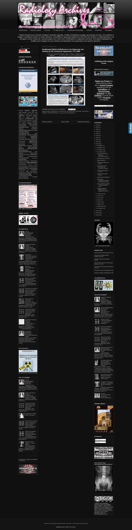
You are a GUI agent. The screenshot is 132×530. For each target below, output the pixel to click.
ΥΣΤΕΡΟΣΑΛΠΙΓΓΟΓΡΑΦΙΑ (25, 175)
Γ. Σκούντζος (49, 54)
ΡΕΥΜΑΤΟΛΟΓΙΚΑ (23, 166)
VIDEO (20, 120)
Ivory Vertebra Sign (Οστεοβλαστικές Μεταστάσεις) (103, 463)
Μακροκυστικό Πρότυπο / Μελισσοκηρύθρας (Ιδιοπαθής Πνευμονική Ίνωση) (107, 349)
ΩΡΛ (28, 178)
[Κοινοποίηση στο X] (72, 109)
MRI (65, 112)
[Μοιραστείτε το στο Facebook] (73, 109)
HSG (31, 114)
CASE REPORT (23, 112)
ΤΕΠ (27, 171)
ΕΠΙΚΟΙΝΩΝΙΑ (108, 30)
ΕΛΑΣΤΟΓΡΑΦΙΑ (22, 136)
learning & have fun (27, 121)
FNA (25, 114)
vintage (29, 123)
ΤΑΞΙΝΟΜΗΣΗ (21, 171)
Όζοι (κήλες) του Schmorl (31, 288)
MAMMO (35, 115)
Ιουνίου (99, 197)
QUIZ (24, 117)
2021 (97, 131)
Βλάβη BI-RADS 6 (101, 160)
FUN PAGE (89, 30)
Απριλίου (99, 202)
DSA (36, 112)
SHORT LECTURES (31, 117)
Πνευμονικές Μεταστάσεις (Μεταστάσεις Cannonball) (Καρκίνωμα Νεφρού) (31, 334)
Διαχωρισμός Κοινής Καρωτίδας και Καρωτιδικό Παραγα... (103, 167)
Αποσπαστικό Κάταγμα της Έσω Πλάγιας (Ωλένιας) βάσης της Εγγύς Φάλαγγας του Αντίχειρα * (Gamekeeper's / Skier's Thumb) (103, 363)
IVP (36, 114)
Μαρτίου (99, 204)
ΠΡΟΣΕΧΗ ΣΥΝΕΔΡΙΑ (35, 30)
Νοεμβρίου (100, 147)
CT (58, 112)
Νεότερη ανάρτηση (47, 121)
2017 (97, 139)
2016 (97, 141)
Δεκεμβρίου (100, 145)
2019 (97, 135)
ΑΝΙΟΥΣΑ (21, 128)
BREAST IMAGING (31, 110)
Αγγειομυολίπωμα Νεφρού (103, 177)
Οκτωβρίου (100, 149)
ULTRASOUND (70, 112)
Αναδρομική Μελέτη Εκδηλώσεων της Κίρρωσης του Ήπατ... (103, 190)
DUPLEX (21, 114)
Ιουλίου (99, 195)
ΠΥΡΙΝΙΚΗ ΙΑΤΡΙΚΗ (32, 164)
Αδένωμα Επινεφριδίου (30, 278)
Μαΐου (99, 199)
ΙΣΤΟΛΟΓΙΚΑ (22, 142)
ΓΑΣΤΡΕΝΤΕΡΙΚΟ (62, 111)
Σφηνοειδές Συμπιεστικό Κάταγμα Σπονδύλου (106, 375)
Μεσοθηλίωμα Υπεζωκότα (103, 158)
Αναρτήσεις (99, 439)
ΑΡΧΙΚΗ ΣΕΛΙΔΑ (23, 30)
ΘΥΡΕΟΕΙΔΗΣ (22, 141)
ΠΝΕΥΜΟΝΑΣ (31, 163)
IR (34, 114)
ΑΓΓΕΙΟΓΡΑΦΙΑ (22, 124)
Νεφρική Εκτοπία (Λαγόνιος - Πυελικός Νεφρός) (30, 443)
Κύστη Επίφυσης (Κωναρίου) (29, 299)
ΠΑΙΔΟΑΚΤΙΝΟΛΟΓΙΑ (24, 161)
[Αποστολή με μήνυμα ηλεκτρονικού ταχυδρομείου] (69, 109)
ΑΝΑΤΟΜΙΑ (34, 127)
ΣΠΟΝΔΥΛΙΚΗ (22, 169)
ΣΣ (28, 169)
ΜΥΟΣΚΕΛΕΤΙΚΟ (32, 148)
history (20, 121)
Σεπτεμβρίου (100, 151)
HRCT (27, 114)
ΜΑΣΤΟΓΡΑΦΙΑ (32, 147)
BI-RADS (21, 110)
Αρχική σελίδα (65, 121)
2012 (97, 215)
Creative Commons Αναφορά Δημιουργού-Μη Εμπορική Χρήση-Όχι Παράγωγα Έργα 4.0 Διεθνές (103, 510)
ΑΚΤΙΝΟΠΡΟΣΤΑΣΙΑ (33, 125)
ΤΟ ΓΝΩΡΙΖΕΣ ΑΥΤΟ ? (58, 30)
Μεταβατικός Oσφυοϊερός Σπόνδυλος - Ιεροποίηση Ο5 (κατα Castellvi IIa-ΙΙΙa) (31, 256)
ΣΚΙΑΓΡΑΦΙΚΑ (33, 168)
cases (23, 120)
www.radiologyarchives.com (106, 506)
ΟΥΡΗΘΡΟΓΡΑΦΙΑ (32, 156)
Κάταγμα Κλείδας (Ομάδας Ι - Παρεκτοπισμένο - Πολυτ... (103, 185)
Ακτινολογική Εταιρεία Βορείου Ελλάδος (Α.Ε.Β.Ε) (101, 256)
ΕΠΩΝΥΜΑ (34, 137)
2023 (97, 127)
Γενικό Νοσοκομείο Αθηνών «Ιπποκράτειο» (66, 55)
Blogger (74, 527)
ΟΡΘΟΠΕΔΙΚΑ (33, 154)
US (74, 112)
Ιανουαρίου (100, 208)
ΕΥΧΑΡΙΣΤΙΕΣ (98, 30)
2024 (97, 125)
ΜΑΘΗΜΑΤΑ (29, 145)
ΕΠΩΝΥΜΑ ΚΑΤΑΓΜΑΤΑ (25, 139)
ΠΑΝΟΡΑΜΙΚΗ (34, 161)
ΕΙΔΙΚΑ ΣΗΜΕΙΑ (32, 135)
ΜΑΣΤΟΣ (21, 148)
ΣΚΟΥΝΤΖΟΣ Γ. (85, 111)
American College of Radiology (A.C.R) (103, 272)
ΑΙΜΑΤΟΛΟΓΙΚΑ (22, 125)
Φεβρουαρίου (100, 206)
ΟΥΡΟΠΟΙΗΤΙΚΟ (23, 158)
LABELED (21, 115)
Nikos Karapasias (100, 508)
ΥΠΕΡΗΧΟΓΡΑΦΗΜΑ (52, 112)
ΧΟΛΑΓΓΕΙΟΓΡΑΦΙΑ (23, 177)
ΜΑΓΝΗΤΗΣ (78, 111)
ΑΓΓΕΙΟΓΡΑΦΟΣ (33, 124)
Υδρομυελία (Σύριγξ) (30, 309)
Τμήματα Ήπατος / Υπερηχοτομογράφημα (106, 320)
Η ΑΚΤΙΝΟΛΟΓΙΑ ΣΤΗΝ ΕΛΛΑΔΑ (75, 30)
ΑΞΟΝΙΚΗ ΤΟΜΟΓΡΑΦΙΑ (51, 111)
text (36, 121)
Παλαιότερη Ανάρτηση (84, 121)
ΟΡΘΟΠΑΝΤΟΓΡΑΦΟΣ (24, 154)
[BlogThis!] (70, 109)
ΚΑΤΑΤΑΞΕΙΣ (22, 144)
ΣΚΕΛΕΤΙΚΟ (23, 168)
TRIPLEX (21, 118)
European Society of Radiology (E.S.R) (103, 270)
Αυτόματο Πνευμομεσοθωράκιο (106, 394)
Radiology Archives (54, 109)
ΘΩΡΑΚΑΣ (33, 141)
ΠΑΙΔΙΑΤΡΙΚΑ (23, 159)
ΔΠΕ (36, 133)
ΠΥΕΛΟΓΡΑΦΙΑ (22, 164)
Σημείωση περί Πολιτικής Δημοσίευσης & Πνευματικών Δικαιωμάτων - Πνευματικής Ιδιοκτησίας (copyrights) (66, 523)
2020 (97, 133)
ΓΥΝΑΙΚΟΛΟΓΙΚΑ (24, 133)
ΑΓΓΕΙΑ (35, 123)
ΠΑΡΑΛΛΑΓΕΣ (22, 162)
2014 (97, 210)
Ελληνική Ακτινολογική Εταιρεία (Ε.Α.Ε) (103, 252)
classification (29, 120)
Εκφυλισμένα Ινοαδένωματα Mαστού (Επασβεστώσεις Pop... (103, 180)
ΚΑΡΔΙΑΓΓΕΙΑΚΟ (33, 142)
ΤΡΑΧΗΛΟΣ (29, 172)
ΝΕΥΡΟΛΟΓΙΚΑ (23, 150)
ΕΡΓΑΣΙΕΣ (34, 139)
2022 (97, 129)
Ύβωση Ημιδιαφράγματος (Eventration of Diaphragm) (29, 233)
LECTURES (47, 30)
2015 (97, 143)
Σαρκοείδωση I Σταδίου (30, 413)
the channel (22, 123)
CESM (29, 112)
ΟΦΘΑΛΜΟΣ (34, 158)
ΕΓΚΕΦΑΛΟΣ (23, 135)
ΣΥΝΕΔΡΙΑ (44, 112)
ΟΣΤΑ (21, 156)
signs (33, 121)
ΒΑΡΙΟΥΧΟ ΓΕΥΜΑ (32, 130)
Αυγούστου (100, 193)
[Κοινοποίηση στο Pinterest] (75, 109)
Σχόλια (98, 442)
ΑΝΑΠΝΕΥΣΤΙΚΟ (24, 127)
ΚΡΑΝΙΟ (34, 144)
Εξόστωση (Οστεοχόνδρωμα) (29, 267)
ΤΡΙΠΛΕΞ (35, 172)
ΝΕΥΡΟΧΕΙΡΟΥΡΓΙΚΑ (25, 152)
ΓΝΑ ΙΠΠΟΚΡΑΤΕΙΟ (71, 111)
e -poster (62, 112)
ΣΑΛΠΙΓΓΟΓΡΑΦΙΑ (32, 166)
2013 (97, 212)
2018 (97, 137)
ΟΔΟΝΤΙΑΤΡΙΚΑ (33, 153)
